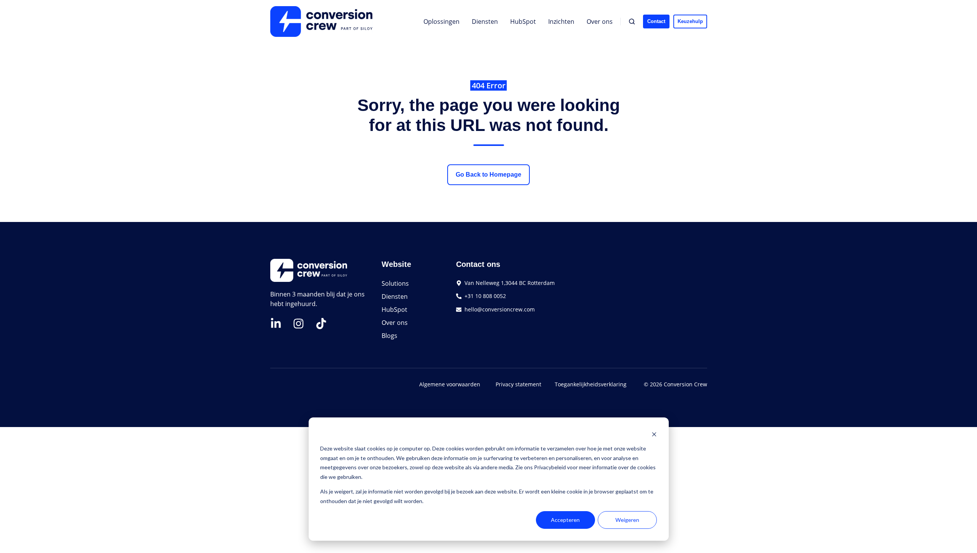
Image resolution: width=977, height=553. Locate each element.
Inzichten (561, 21)
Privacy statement (518, 384)
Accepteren (565, 520)
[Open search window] (632, 21)
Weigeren (627, 520)
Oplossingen (441, 21)
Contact (656, 21)
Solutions (395, 283)
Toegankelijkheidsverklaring (591, 384)
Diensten (485, 21)
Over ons (600, 21)
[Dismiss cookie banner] (654, 434)
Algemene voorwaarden (449, 384)
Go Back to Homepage (488, 174)
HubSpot (523, 21)
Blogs (389, 335)
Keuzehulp (690, 21)
